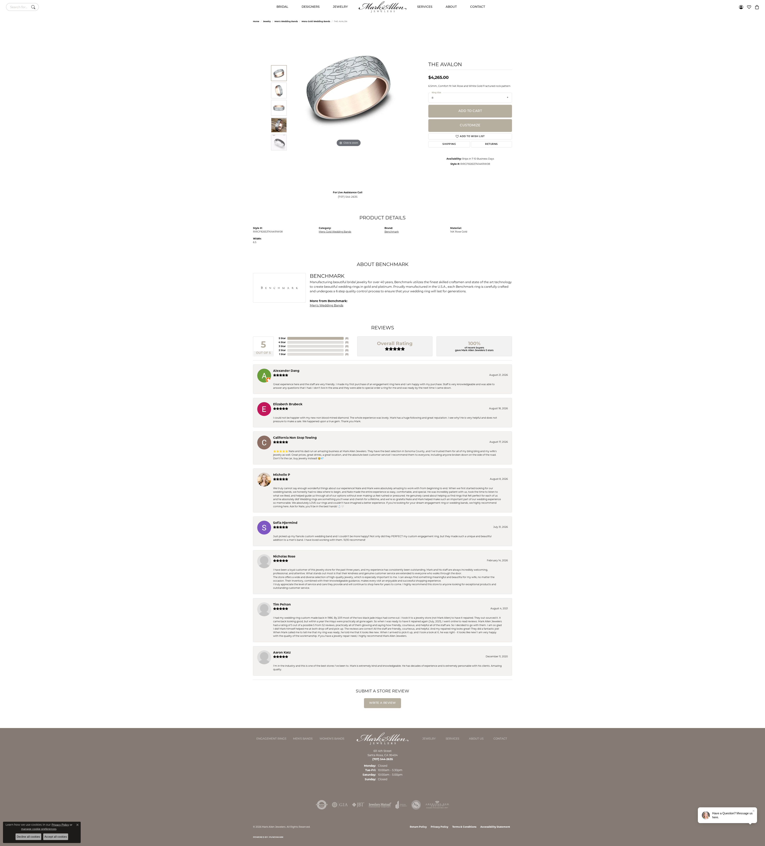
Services (424, 7)
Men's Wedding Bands (286, 21)
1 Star (282, 354)
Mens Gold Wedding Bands (316, 21)
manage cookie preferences (38, 828)
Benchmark (391, 231)
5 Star (282, 338)
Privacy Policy (439, 826)
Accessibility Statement (495, 826)
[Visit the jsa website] (416, 805)
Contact (477, 7)
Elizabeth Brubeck (287, 404)
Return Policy (418, 826)
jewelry (267, 21)
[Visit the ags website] (437, 805)
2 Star (282, 350)
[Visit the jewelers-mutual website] (380, 805)
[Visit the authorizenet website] (322, 805)
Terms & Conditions (464, 826)
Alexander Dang (286, 371)
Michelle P (281, 475)
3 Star (282, 346)
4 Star (282, 342)
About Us (476, 738)
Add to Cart (470, 111)
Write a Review (382, 703)
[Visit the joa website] (401, 805)
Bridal (282, 7)
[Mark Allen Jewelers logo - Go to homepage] (382, 7)
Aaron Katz (282, 652)
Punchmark (276, 837)
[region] (348, 107)
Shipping (449, 144)
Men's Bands (303, 738)
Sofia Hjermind (285, 523)
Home (256, 21)
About (451, 7)
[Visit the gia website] (340, 805)
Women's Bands (332, 738)
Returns (491, 144)
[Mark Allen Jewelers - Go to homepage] (382, 738)
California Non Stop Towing (295, 438)
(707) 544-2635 (348, 196)
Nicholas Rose (284, 556)
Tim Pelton (282, 604)
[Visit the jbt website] (358, 805)
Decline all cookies (28, 836)
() (346, 338)
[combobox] (17, 7)
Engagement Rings (271, 738)
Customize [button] (470, 125)
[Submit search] (33, 7)
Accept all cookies (55, 836)
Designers (311, 7)
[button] (741, 7)
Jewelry (340, 7)
